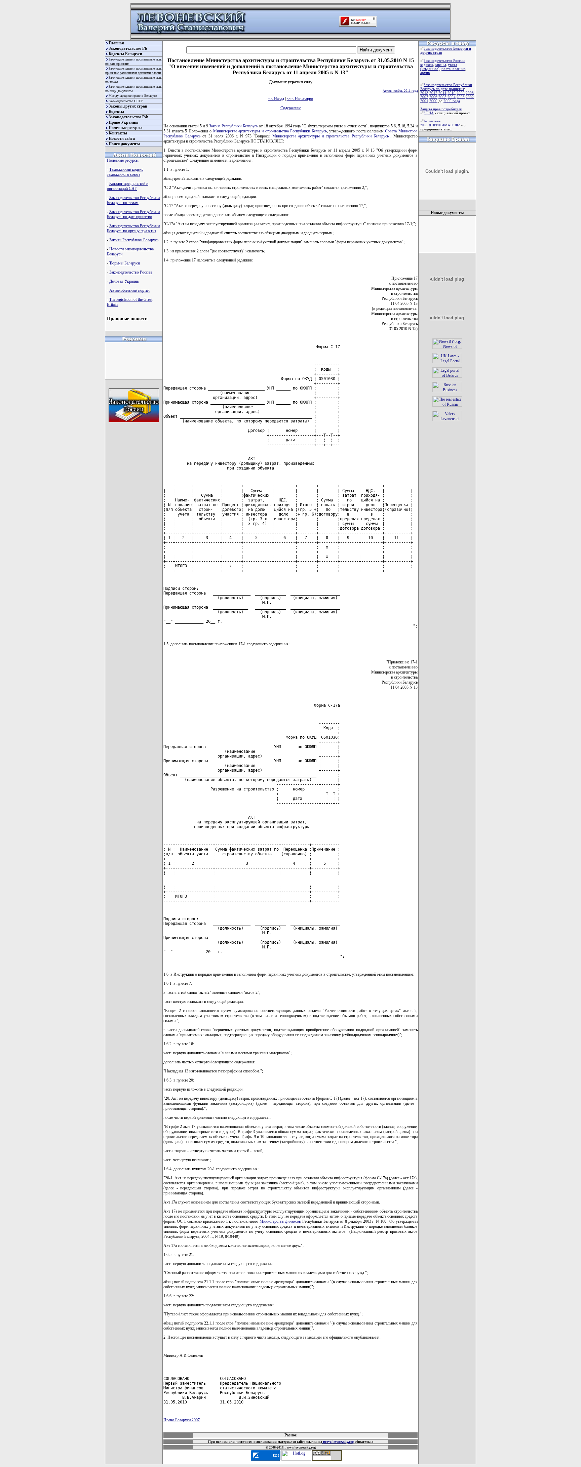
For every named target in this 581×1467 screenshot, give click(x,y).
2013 (424, 93)
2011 (442, 93)
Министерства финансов (280, 1221)
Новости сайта (122, 138)
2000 (433, 101)
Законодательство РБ (128, 48)
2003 (461, 97)
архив (425, 73)
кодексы (426, 65)
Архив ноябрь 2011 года (400, 90)
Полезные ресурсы (125, 127)
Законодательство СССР (126, 101)
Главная (116, 43)
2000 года (451, 101)
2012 (433, 93)
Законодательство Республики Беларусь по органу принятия (133, 228)
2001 (424, 101)
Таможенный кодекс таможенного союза (125, 172)
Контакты (118, 133)
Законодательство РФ (128, 117)
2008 (470, 93)
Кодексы (116, 111)
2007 (424, 97)
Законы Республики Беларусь (133, 240)
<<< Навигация (300, 98)
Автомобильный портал (129, 290)
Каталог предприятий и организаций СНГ (127, 186)
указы (452, 65)
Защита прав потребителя (441, 109)
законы (440, 65)
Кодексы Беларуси (125, 53)
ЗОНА (429, 113)
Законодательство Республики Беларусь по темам (133, 200)
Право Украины (123, 122)
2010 (452, 93)
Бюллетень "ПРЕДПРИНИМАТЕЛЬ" (440, 123)
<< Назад (276, 98)
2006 (433, 97)
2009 (461, 93)
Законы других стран (128, 106)
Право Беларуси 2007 (181, 1420)
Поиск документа (124, 143)
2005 (442, 97)
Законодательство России (130, 272)
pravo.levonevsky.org (338, 1441)
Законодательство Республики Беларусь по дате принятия (133, 214)
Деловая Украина (124, 281)
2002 (470, 97)
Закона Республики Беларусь (233, 126)
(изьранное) (429, 69)
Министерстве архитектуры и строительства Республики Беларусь (270, 131)
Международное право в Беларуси (133, 95)
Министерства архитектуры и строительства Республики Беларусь (330, 136)
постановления (453, 69)
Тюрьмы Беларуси (124, 263)
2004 (452, 97)
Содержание (290, 108)
